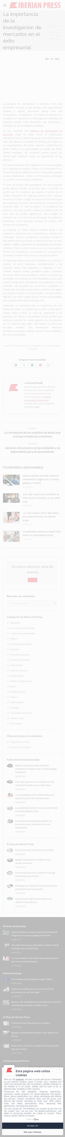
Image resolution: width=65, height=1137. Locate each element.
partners (20, 1079)
